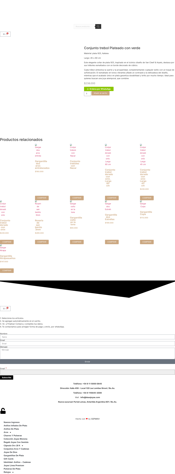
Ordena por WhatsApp (100, 89)
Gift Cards (8, 459)
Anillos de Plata (11, 429)
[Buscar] (98, 26)
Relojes (7, 472)
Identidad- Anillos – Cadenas (17, 462)
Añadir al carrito (100, 93)
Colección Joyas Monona (15, 439)
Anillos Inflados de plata (15, 425)
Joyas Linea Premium (14, 465)
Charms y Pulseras (13, 435)
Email (2, 340)
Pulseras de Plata (12, 469)
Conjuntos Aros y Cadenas (16, 449)
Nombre (3, 334)
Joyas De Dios (10, 452)
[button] (99, 89)
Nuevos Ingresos (12, 422)
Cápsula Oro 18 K (12, 445)
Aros (6, 432)
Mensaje (3, 347)
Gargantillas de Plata (14, 455)
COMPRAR (76, 198)
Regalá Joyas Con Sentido (16, 442)
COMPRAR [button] (41, 198)
